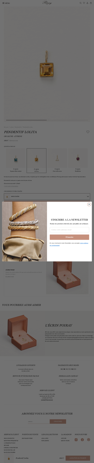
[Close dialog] (89, 204)
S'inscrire (69, 237)
